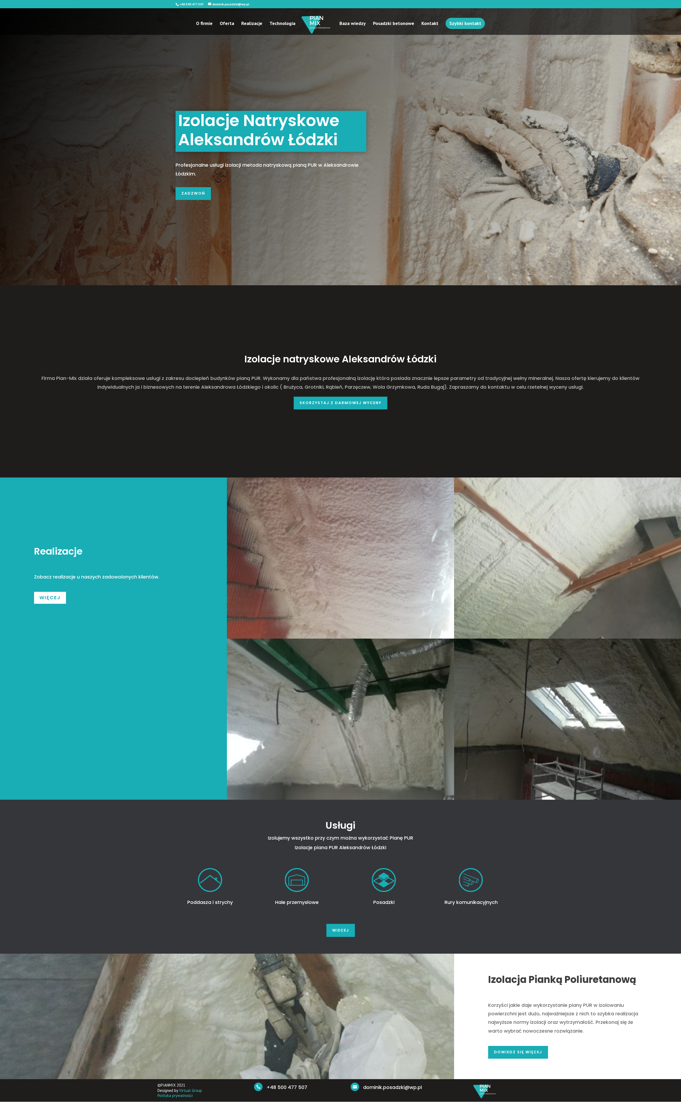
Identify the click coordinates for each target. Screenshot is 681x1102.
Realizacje (251, 24)
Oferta (227, 24)
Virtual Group (190, 1090)
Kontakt (429, 24)
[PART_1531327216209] (340, 797)
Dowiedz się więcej (518, 1052)
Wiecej (340, 930)
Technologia (282, 24)
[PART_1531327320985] (340, 636)
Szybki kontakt (465, 23)
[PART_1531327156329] (567, 797)
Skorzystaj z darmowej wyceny (340, 402)
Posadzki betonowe (393, 24)
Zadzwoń (193, 193)
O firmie (204, 24)
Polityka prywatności (175, 1095)
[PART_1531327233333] (567, 636)
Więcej (50, 597)
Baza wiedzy (352, 24)
